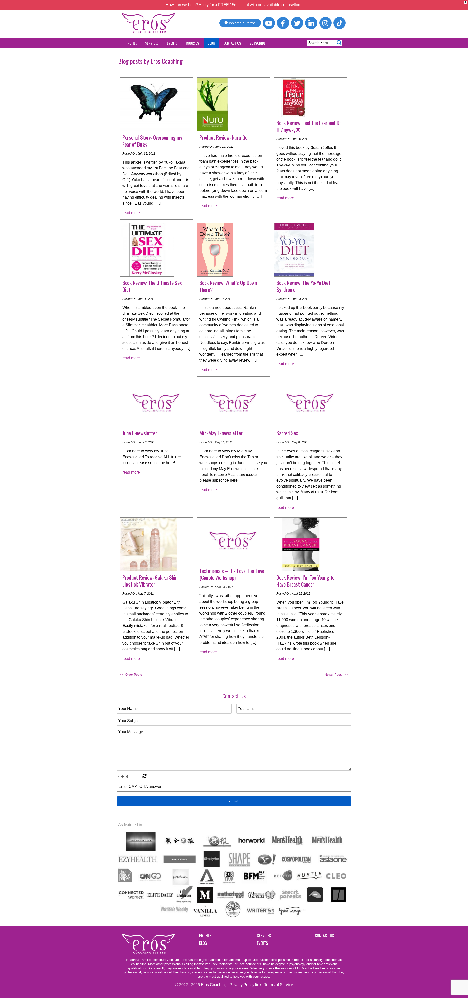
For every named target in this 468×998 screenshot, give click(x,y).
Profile (131, 43)
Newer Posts (334, 674)
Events (172, 43)
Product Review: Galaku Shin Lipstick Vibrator (149, 580)
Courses (192, 43)
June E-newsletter (139, 433)
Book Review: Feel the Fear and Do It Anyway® (308, 126)
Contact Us (232, 43)
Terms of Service (278, 985)
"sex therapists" (222, 964)
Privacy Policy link (245, 985)
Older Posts (133, 674)
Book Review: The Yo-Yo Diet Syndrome (303, 286)
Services (152, 43)
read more (131, 213)
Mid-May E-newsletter (221, 433)
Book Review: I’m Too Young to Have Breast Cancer (305, 580)
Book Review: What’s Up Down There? (228, 286)
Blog (211, 43)
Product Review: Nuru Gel (224, 137)
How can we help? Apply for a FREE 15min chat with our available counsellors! (234, 5)
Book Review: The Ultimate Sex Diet (152, 286)
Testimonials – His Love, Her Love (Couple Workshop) (231, 574)
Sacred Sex (287, 433)
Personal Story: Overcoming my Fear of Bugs (152, 140)
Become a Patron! (243, 23)
